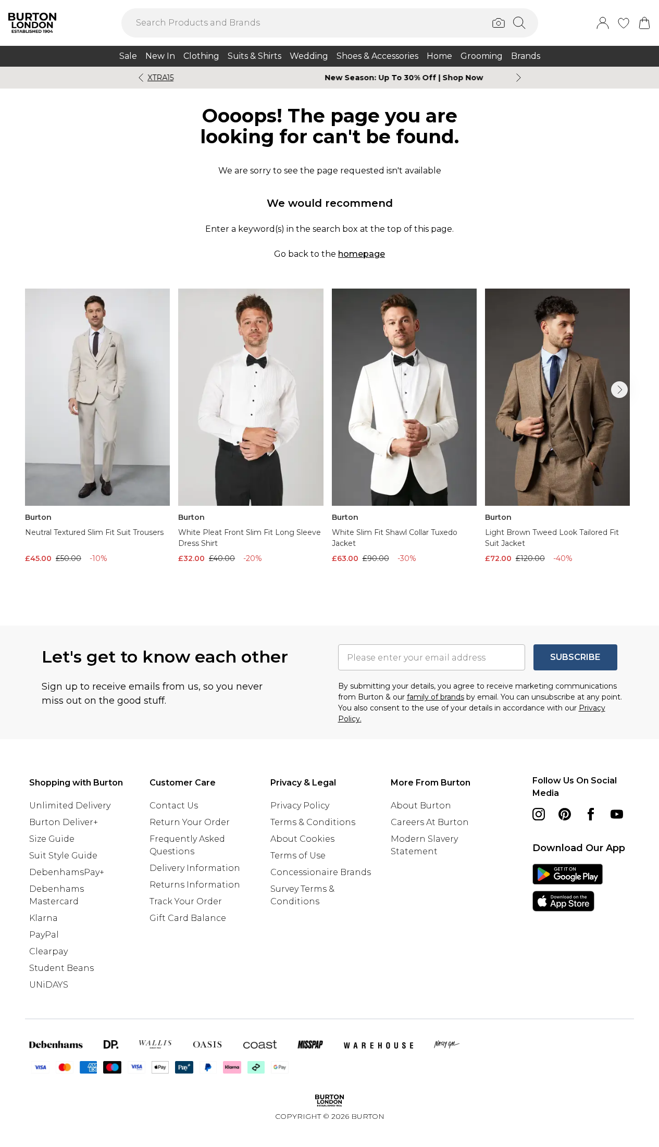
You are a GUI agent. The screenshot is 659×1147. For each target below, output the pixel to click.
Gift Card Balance (188, 918)
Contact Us (174, 806)
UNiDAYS (48, 985)
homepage (361, 254)
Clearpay (48, 951)
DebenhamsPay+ (66, 872)
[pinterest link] (564, 814)
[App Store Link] (567, 888)
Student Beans (61, 968)
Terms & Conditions (312, 822)
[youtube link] (617, 814)
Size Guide (51, 839)
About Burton (421, 806)
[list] (329, 440)
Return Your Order (190, 822)
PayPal (44, 935)
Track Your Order (186, 901)
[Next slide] (518, 77)
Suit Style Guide (63, 856)
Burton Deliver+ (63, 822)
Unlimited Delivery (69, 806)
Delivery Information (195, 868)
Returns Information (195, 885)
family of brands (435, 697)
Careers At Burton (430, 822)
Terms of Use (298, 856)
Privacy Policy (299, 806)
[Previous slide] (140, 77)
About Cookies (302, 839)
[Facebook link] (591, 814)
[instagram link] (538, 814)
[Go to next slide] (619, 389)
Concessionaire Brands (320, 872)
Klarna (43, 918)
